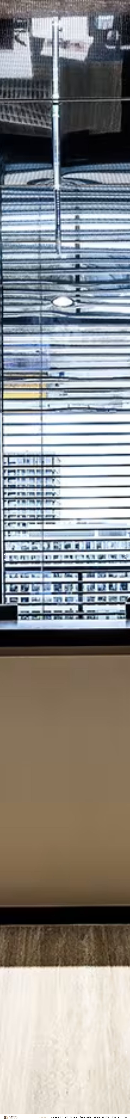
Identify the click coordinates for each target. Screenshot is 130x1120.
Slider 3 (66, 1059)
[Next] (125, 557)
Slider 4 (67, 1059)
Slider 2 (64, 1059)
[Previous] (4, 557)
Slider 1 (62, 1059)
